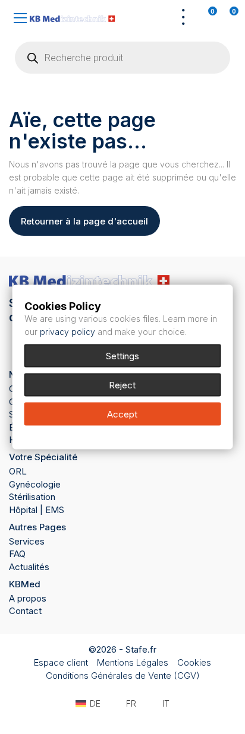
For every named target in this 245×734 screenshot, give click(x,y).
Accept (122, 414)
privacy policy (67, 332)
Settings (122, 356)
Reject (122, 385)
